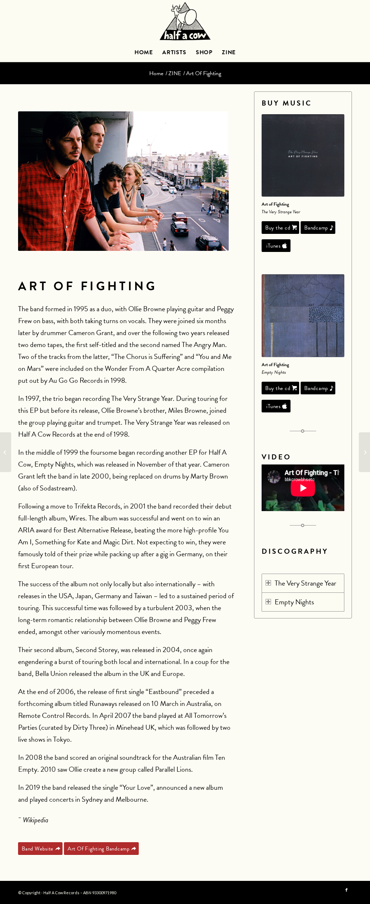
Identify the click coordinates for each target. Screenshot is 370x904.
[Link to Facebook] (346, 890)
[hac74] (303, 155)
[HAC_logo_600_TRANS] (185, 21)
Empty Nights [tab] (294, 601)
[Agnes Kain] (5, 452)
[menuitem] (144, 52)
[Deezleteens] (364, 452)
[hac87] (303, 315)
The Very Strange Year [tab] (305, 583)
